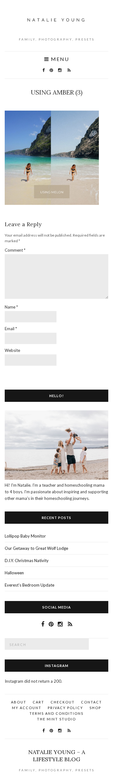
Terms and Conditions (56, 713)
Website (12, 350)
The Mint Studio (56, 719)
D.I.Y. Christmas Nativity (27, 560)
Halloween (14, 572)
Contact (91, 702)
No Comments (58, 102)
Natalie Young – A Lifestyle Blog (56, 755)
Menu (59, 59)
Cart (38, 702)
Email (11, 328)
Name (11, 306)
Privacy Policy (65, 708)
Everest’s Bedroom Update (29, 585)
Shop (95, 708)
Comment (15, 250)
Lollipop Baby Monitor (25, 536)
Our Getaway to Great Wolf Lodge (36, 548)
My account (26, 708)
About (18, 702)
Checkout (63, 702)
